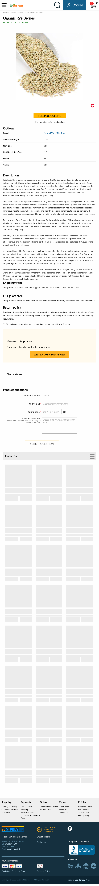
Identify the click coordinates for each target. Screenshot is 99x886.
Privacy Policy (83, 815)
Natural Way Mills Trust (54, 133)
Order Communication (49, 807)
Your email (34, 403)
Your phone (34, 411)
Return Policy (83, 809)
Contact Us (63, 812)
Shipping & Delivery (9, 807)
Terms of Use (83, 812)
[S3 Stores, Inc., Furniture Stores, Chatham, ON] (82, 850)
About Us (63, 809)
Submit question (42, 443)
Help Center (64, 807)
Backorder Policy (85, 807)
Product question (31, 418)
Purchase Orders (27, 812)
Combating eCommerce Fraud (13, 871)
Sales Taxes (6, 812)
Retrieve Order (46, 809)
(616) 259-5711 (11, 844)
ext (64, 411)
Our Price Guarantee (10, 809)
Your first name (32, 395)
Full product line (49, 115)
